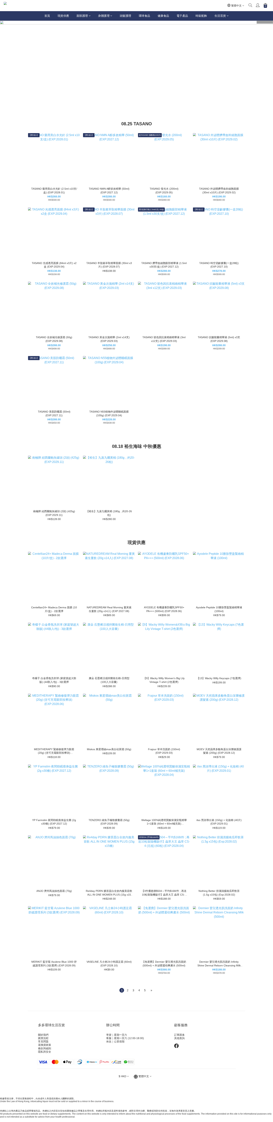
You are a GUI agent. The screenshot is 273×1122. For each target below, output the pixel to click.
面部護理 (82, 15)
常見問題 (43, 1041)
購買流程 (43, 1038)
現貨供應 (63, 15)
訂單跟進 (179, 1034)
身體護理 (104, 15)
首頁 (47, 15)
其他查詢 (179, 1038)
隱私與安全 (44, 1051)
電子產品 (182, 15)
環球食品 (144, 15)
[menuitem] (121, 990)
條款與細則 (44, 1048)
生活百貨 (220, 15)
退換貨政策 (44, 1044)
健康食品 (163, 15)
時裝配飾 (201, 15)
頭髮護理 (125, 15)
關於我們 (43, 1034)
